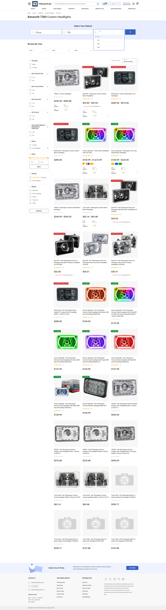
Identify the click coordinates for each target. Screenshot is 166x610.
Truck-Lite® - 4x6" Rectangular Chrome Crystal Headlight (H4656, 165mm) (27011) (96, 496)
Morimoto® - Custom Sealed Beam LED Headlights (123, 95)
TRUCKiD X (110, 579)
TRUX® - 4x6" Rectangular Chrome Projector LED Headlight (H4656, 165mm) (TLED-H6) (95, 451)
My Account (60, 588)
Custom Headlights (49, 13)
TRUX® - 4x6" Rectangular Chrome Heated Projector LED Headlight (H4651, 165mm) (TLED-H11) (124, 405)
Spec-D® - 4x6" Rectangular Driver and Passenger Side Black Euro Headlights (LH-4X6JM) (124, 209)
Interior (33, 8)
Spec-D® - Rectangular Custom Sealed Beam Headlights (94, 95)
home (29, 13)
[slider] (30, 158)
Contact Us (60, 597)
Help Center (60, 585)
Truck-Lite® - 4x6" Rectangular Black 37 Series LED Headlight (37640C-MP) (123, 540)
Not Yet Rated (36, 180)
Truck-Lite (35, 200)
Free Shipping (36, 148)
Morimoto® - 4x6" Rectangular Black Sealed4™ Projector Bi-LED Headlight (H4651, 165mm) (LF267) (65, 312)
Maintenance (132, 8)
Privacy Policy (60, 594)
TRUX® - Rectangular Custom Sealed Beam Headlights (67, 208)
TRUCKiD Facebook (106, 579)
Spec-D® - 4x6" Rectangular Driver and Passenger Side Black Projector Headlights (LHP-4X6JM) (67, 262)
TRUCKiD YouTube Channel (114, 579)
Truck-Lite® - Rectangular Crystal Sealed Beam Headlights (95, 208)
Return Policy (60, 591)
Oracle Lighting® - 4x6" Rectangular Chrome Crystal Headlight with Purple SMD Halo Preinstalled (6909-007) (96, 360)
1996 (53, 50)
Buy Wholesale (86, 597)
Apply (39, 167)
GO (130, 32)
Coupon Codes (86, 588)
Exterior (44, 8)
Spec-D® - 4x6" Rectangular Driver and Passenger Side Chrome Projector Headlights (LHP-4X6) (123, 262)
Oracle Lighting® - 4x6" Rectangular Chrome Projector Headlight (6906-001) (95, 404)
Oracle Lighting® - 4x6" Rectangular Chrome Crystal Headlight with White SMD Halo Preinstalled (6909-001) (67, 405)
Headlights (40, 13)
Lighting (34, 13)
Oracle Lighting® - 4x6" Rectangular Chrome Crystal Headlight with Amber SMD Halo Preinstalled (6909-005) (96, 312)
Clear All (39, 211)
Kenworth (58, 13)
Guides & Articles (86, 585)
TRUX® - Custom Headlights (62, 94)
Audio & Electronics (116, 8)
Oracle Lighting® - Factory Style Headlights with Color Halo (96, 151)
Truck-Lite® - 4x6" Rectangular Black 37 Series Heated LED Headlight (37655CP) (123, 496)
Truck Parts (71, 8)
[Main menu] (29, 4)
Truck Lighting (57, 8)
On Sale (34, 145)
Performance (85, 8)
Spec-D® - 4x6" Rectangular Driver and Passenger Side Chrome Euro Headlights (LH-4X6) (95, 262)
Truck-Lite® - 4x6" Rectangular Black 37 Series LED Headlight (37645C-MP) (95, 540)
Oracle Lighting (36, 193)
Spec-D (34, 197)
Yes (33, 77)
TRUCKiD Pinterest (119, 579)
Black (34, 64)
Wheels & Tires (100, 8)
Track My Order (61, 582)
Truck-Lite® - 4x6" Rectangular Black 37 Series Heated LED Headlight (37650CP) (66, 540)
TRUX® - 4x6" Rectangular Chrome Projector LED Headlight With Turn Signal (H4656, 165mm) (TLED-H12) (123, 451)
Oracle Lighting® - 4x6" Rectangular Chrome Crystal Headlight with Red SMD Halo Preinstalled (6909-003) (123, 360)
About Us (84, 582)
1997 (31, 50)
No (33, 80)
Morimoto (35, 190)
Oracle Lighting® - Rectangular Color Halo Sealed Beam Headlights (124, 151)
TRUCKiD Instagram (123, 579)
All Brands (85, 594)
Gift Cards (85, 591)
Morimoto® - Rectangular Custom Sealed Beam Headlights (66, 151)
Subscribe (132, 568)
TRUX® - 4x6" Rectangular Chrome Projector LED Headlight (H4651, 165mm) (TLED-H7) (66, 451)
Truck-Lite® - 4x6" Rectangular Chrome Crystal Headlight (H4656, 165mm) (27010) (67, 496)
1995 (75, 50)
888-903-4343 (127, 4)
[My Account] (133, 4)
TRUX (34, 203)
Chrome (34, 67)
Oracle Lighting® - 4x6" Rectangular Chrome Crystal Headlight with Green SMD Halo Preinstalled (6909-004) (67, 360)
